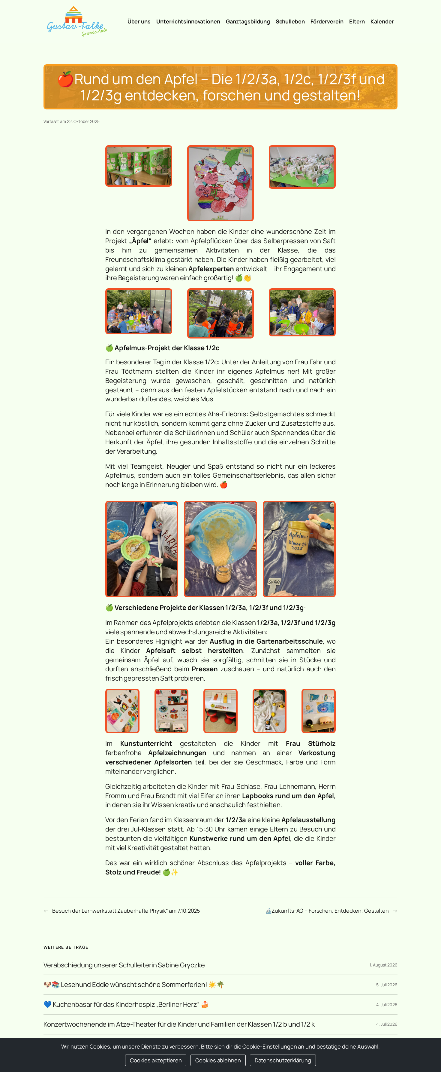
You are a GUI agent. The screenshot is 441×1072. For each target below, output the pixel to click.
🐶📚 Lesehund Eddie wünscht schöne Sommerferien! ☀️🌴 (134, 984)
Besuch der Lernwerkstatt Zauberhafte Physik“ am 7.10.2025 (126, 910)
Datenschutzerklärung (283, 1060)
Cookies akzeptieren (156, 1060)
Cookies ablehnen (218, 1060)
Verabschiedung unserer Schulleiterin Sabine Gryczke (124, 965)
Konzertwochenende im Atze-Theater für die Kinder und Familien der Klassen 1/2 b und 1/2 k (179, 1024)
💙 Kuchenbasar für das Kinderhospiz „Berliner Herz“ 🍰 (126, 1004)
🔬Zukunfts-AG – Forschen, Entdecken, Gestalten (327, 910)
